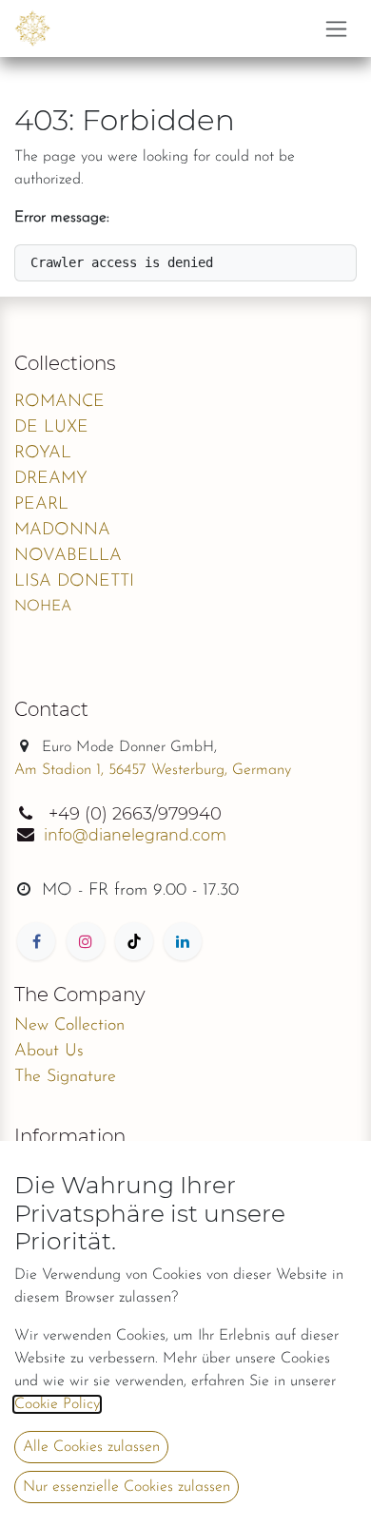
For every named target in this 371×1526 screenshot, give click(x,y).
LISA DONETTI (74, 581)
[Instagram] (86, 941)
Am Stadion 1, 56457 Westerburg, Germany (152, 770)
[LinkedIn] (183, 941)
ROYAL (42, 453)
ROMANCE (59, 402)
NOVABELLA (68, 556)
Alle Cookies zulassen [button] (91, 1447)
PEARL (41, 504)
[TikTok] (134, 941)
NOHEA (42, 606)
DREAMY (51, 479)
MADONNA (62, 530)
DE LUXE (51, 427)
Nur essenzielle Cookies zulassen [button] (126, 1487)
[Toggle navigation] (336, 28)
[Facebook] (36, 941)
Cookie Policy (57, 1404)
